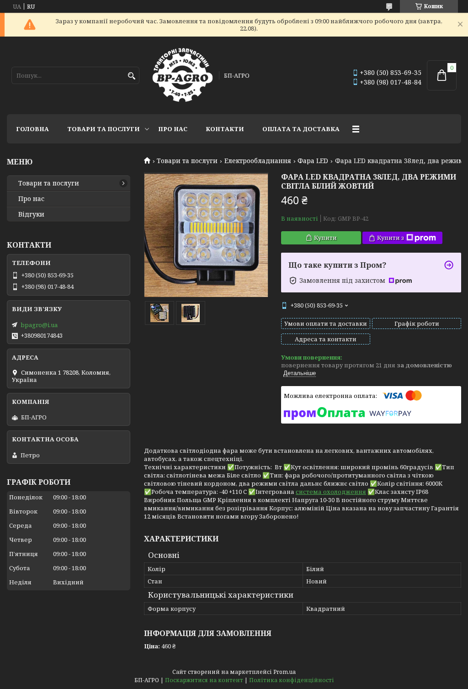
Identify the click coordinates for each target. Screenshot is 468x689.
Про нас (172, 129)
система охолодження (331, 492)
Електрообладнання (257, 160)
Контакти (225, 129)
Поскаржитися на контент (204, 680)
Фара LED (313, 160)
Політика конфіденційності (291, 680)
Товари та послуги (103, 129)
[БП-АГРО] (182, 75)
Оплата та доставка (301, 129)
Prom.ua (284, 672)
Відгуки (31, 214)
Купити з (390, 237)
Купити (325, 237)
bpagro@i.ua (39, 325)
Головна (32, 129)
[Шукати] (131, 76)
